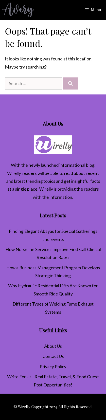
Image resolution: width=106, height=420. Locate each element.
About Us (53, 346)
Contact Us (53, 356)
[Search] (70, 83)
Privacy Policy (53, 366)
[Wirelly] (18, 10)
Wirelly (14, 173)
